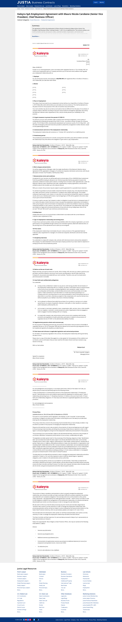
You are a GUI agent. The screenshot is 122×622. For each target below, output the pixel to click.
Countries (63, 609)
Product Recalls (65, 603)
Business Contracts (29, 8)
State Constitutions (44, 596)
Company (73, 619)
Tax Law (63, 587)
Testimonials (86, 609)
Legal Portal (67, 619)
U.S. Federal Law (22, 594)
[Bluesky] (34, 620)
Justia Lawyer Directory (89, 598)
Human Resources (35, 20)
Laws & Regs (57, 6)
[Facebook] (28, 620)
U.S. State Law (43, 594)
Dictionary (85, 574)
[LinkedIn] (24, 620)
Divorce (41, 578)
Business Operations (66, 576)
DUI (40, 581)
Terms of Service (84, 619)
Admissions (86, 576)
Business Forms (65, 600)
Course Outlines (87, 581)
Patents (63, 605)
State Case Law (43, 600)
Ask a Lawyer (30, 6)
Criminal (41, 576)
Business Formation (66, 574)
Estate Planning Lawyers (23, 583)
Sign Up (102, 2)
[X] (36, 620)
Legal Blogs (64, 598)
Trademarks (64, 607)
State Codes (42, 598)
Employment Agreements (48, 20)
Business (63, 572)
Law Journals (86, 583)
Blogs (84, 585)
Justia (18, 8)
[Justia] (24, 2)
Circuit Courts (20, 605)
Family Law (42, 585)
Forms (22, 8)
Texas (40, 609)
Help (78, 619)
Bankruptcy (42, 574)
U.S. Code (19, 598)
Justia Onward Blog (88, 607)
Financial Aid (86, 578)
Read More (35, 36)
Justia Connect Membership (90, 596)
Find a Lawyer (21, 6)
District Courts (21, 607)
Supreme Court (21, 603)
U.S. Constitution (21, 596)
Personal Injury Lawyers (23, 587)
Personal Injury (43, 587)
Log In (95, 2)
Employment (64, 578)
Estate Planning (43, 583)
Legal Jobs (64, 596)
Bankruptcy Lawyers (22, 574)
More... (19, 590)
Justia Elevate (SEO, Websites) (90, 603)
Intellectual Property (66, 581)
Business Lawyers (22, 576)
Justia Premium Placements (90, 600)
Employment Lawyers (23, 581)
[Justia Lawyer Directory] (38, 620)
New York (41, 607)
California (41, 603)
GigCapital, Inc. (38, 8)
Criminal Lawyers (21, 578)
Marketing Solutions (75, 6)
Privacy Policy (92, 619)
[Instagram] (30, 620)
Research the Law (39, 6)
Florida (41, 605)
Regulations (20, 600)
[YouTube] (26, 620)
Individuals (42, 572)
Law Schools (49, 6)
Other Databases (66, 594)
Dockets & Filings (21, 609)
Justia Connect (59, 619)
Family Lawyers (21, 585)
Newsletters (65, 6)
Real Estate (64, 585)
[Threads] (32, 620)
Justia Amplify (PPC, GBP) (89, 605)
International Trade (66, 583)
